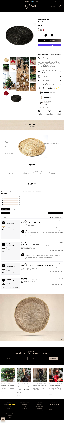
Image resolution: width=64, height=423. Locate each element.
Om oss (9, 406)
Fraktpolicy (39, 408)
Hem (42, 11)
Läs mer (2, 391)
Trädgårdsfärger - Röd (40, 383)
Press (9, 417)
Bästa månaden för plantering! (22, 384)
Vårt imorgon (9, 408)
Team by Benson (9, 410)
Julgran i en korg (6, 383)
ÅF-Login (24, 406)
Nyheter (10, 11)
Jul (24, 410)
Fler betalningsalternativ (49, 48)
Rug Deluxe (8, 227)
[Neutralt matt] (39, 30)
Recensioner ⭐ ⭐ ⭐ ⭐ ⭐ (9, 404)
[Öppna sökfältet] (54, 6)
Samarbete (10, 415)
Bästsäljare (17, 11)
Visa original (33, 248)
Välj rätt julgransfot (55, 383)
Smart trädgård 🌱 (50, 11)
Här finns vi (24, 404)
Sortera (51, 217)
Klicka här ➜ (37, 1)
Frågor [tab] (14, 210)
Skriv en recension (56, 213)
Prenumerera (53, 358)
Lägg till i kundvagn (50, 40)
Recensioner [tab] (5, 210)
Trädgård (6, 16)
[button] (51, 6)
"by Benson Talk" (9, 413)
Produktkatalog (24, 408)
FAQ (39, 412)
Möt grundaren (9, 412)
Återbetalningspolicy (40, 406)
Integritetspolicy (39, 410)
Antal (45, 32)
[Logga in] (57, 6)
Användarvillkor (39, 404)
